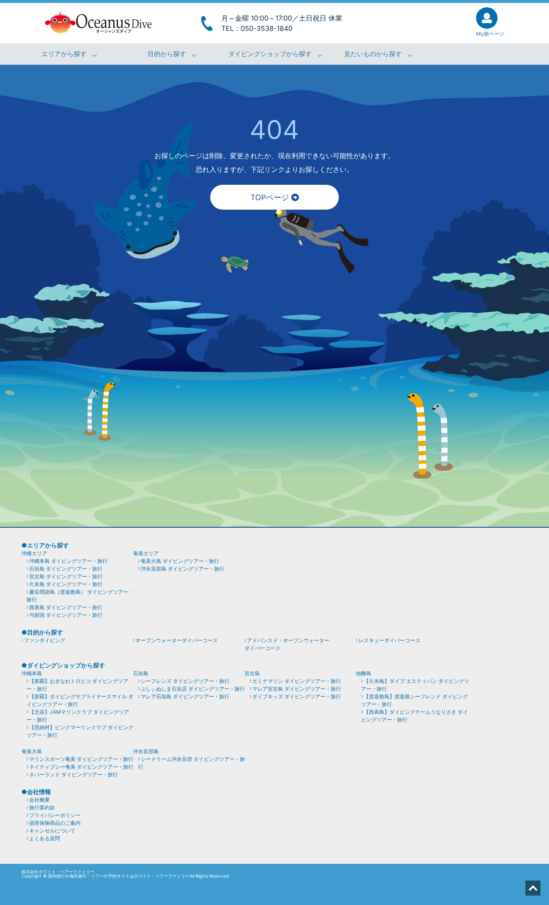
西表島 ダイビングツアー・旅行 (66, 607)
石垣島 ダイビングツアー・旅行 (66, 568)
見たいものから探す (373, 54)
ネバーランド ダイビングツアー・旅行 (73, 774)
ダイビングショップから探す (270, 54)
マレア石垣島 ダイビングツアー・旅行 (185, 696)
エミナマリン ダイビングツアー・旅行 (296, 681)
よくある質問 (44, 838)
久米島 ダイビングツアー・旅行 (66, 584)
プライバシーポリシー (55, 815)
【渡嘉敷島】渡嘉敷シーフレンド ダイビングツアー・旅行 (414, 700)
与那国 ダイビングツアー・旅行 (66, 615)
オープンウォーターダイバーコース (177, 640)
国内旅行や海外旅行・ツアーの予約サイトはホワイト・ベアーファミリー (119, 875)
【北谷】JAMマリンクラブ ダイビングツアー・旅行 (78, 716)
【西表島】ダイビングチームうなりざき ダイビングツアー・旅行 (414, 716)
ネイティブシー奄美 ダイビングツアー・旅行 (81, 767)
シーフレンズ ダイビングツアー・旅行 (185, 681)
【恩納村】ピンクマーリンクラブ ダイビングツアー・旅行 (80, 731)
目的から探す (167, 54)
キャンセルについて (52, 830)
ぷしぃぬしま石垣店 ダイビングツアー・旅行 (193, 689)
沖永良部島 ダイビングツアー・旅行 (182, 568)
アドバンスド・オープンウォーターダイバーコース (286, 644)
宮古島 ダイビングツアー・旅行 (66, 576)
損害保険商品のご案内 (55, 823)
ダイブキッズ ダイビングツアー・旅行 (296, 696)
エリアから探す (64, 54)
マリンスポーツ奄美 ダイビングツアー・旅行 (81, 759)
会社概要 (39, 800)
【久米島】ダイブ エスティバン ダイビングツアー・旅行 (415, 685)
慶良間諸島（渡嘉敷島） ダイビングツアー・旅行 (80, 596)
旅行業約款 (42, 807)
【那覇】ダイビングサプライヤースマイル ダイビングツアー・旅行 (80, 700)
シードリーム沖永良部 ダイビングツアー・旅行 (191, 763)
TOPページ (270, 197)
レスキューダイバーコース (389, 640)
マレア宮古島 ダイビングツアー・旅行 (296, 689)
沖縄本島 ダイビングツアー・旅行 (68, 561)
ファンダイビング (44, 640)
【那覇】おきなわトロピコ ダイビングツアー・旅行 (77, 685)
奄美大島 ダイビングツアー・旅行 (180, 561)
